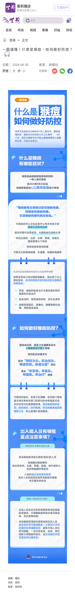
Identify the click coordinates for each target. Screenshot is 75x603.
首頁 (9, 30)
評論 (57, 30)
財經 (69, 30)
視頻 (33, 30)
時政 (21, 30)
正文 (25, 40)
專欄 (45, 30)
